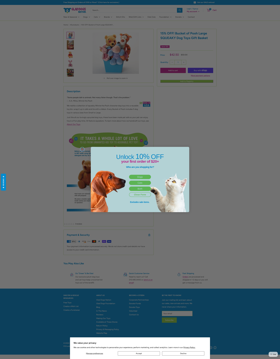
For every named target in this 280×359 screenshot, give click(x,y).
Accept (139, 353)
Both (140, 188)
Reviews (3, 182)
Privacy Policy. (189, 347)
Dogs (140, 177)
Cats (140, 183)
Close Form (140, 194)
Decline (183, 353)
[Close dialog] (82, 149)
